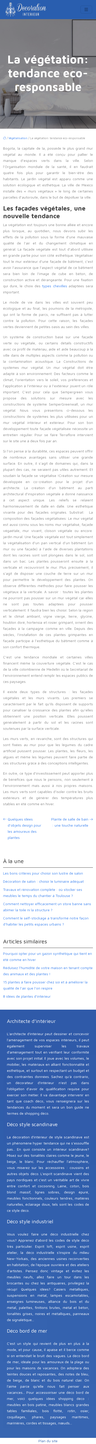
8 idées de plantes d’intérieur (27, 996)
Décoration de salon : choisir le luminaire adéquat (43, 881)
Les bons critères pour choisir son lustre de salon (43, 873)
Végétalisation (17, 138)
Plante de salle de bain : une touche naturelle (69, 822)
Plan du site (48, 1441)
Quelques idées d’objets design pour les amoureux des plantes (24, 828)
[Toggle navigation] (86, 10)
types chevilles (54, 286)
